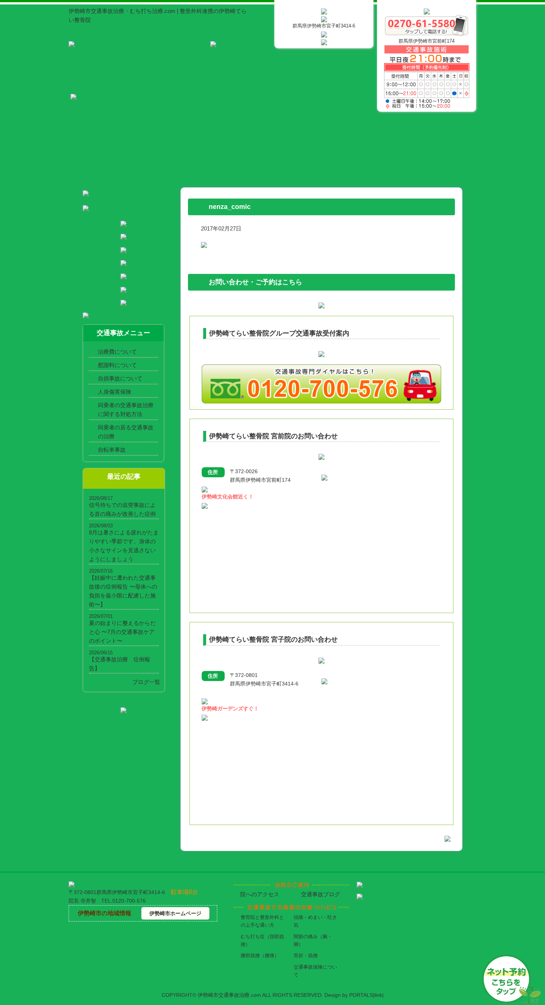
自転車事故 (112, 449)
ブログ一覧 (146, 682)
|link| (378, 995)
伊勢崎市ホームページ (175, 913)
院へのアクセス (259, 894)
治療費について (117, 351)
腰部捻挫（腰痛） (260, 955)
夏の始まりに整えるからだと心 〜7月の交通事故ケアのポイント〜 (122, 632)
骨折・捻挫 (306, 955)
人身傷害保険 (114, 392)
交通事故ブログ (320, 894)
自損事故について (120, 378)
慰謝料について (117, 365)
